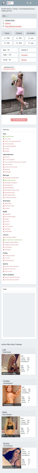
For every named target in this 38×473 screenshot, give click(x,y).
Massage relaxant (10, 195)
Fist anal (7, 258)
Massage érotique (10, 180)
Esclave (7, 221)
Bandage (7, 229)
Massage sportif (10, 192)
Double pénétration (10, 146)
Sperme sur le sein (10, 269)
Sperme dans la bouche (12, 266)
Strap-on (7, 224)
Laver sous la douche (11, 167)
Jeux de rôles (9, 226)
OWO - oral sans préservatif (13, 141)
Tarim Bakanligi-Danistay (26, 9)
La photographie (10, 159)
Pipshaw (7, 169)
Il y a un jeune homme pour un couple (15, 162)
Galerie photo (9, 67)
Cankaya (15, 9)
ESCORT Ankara (6, 9)
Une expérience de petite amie (13, 240)
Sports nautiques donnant (12, 277)
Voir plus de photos (19, 119)
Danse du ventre (9, 206)
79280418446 (10, 20)
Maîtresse (8, 214)
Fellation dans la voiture (11, 244)
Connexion (31, 2)
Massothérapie (9, 187)
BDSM (7, 219)
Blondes (24, 60)
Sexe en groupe (9, 144)
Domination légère (10, 216)
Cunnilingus (8, 247)
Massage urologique (11, 182)
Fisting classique (10, 255)
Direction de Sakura (10, 197)
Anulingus (8, 172)
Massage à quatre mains (12, 190)
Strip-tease (8, 203)
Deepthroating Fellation (11, 242)
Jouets (7, 148)
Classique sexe (9, 136)
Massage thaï (9, 185)
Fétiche (7, 151)
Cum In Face (8, 271)
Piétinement (8, 231)
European (24, 55)
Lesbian (7, 208)
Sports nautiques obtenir (12, 279)
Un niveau (8, 139)
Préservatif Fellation (10, 237)
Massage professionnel (12, 177)
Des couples (8, 164)
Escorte (7, 157)
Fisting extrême (9, 260)
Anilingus (7, 249)
